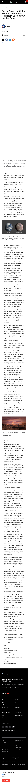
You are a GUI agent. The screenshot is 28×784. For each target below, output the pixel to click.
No (5, 776)
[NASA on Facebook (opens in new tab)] (3, 727)
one (21, 582)
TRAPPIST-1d (19, 333)
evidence (20, 584)
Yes (5, 774)
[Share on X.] (3, 40)
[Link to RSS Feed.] (13, 40)
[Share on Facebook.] (6, 40)
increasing (16, 584)
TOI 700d (6, 335)
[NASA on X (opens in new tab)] (10, 727)
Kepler (8, 642)
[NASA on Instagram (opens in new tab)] (6, 727)
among (5, 584)
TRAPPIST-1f (7, 329)
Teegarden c (6, 331)
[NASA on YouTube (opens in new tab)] (13, 727)
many (8, 584)
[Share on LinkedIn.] (10, 40)
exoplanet (11, 187)
